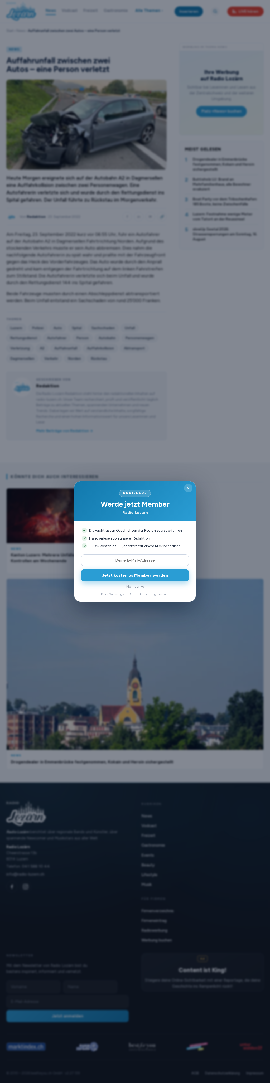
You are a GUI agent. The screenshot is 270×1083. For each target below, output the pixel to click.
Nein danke (135, 587)
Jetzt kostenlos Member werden (135, 575)
